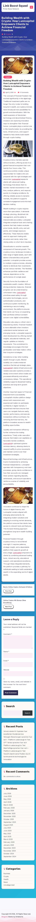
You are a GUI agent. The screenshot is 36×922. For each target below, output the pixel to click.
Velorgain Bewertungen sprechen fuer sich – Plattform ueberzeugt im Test (18, 738)
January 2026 (9, 811)
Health (6, 879)
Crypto (8, 34)
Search (10, 706)
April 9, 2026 (9, 92)
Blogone (5, 917)
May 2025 (7, 834)
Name (6, 652)
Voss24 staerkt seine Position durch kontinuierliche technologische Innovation (17, 756)
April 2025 (7, 836)
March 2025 (8, 839)
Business (7, 873)
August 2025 (8, 825)
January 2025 (9, 845)
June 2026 (8, 796)
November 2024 (10, 851)
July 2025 (7, 828)
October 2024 (9, 854)
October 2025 (9, 819)
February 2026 (9, 808)
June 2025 (8, 831)
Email (6, 661)
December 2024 (10, 848)
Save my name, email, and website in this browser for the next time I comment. (17, 684)
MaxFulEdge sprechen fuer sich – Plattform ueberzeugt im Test (16, 749)
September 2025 (10, 822)
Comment (7, 634)
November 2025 (10, 816)
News (6, 882)
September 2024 (10, 856)
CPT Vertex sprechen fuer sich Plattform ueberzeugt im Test (15, 744)
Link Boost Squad (15, 6)
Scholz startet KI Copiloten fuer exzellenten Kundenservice (15, 732)
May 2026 (7, 799)
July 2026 (7, 793)
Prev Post (8, 591)
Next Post (8, 606)
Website (6, 670)
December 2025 (9, 813)
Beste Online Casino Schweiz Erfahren (17, 587)
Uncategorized (9, 885)
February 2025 (9, 842)
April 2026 (7, 802)
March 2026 (8, 805)
